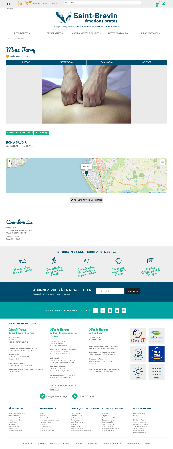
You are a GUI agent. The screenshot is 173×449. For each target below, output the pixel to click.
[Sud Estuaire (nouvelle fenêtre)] (157, 336)
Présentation (66, 62)
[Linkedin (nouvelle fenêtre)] (103, 310)
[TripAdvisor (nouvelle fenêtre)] (124, 310)
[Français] (12, 4)
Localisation (106, 62)
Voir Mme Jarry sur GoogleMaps (88, 199)
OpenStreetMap (161, 192)
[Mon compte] (163, 3)
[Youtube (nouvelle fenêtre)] (110, 310)
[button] (157, 3)
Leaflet (153, 192)
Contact (146, 62)
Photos (26, 62)
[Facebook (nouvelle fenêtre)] (95, 310)
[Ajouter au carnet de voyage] (7, 56)
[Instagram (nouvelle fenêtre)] (117, 310)
